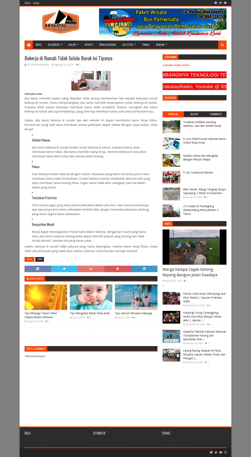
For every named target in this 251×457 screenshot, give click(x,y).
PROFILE (27, 3)
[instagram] (225, 452)
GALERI (72, 44)
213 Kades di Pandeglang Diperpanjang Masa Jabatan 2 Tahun (200, 210)
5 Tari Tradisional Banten (198, 172)
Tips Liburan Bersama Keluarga (133, 313)
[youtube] (224, 3)
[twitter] (220, 3)
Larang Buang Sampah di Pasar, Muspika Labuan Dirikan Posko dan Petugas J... (204, 354)
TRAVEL (146, 44)
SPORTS (89, 44)
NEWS (39, 44)
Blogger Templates (69, 452)
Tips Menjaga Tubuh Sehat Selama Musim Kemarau (41, 315)
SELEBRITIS (54, 44)
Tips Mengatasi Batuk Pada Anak (90, 313)
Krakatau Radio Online (176, 65)
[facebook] (216, 3)
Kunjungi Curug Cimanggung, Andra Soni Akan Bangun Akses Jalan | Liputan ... (202, 316)
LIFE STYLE (127, 44)
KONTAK (36, 3)
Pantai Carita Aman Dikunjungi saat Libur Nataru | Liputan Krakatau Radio (204, 297)
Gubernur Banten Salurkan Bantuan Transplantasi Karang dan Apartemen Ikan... (204, 335)
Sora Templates (46, 452)
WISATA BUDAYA (107, 44)
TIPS (39, 259)
